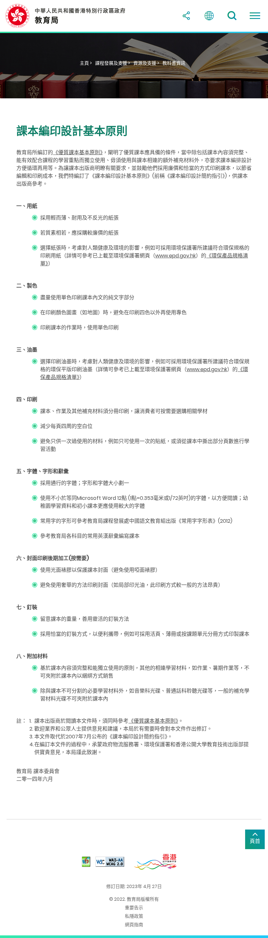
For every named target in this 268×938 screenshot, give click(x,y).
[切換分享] (186, 16)
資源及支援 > (146, 63)
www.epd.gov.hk (175, 255)
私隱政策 (134, 916)
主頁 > (86, 63)
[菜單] (255, 16)
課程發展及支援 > (112, 63)
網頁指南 (134, 924)
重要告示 (134, 907)
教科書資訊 (173, 63)
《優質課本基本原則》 (78, 152)
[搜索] (232, 16)
